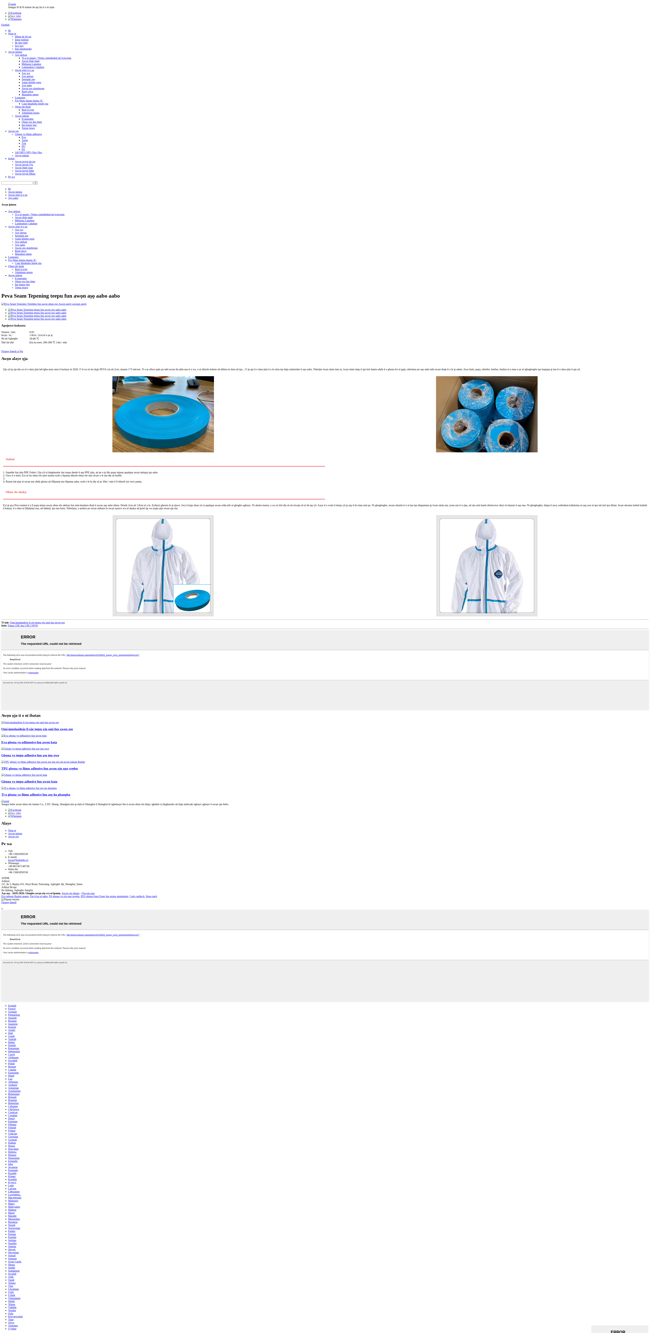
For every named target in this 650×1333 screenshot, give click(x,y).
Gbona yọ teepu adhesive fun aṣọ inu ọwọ (30, 755)
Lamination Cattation (33, 67)
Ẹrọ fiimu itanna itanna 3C (29, 100)
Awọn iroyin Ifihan (25, 173)
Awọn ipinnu (15, 51)
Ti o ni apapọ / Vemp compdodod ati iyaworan (46, 58)
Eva (24, 137)
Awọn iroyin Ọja (24, 164)
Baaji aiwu (27, 91)
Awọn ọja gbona (70, 893)
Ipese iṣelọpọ (22, 39)
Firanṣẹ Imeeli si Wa (12, 351)
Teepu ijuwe (28, 128)
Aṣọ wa (26, 73)
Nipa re (12, 33)
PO (23, 146)
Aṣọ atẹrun (27, 76)
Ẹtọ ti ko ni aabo (39, 896)
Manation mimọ (30, 94)
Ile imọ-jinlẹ (21, 42)
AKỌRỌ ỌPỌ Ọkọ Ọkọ (28, 152)
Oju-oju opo (88, 893)
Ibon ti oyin (28, 109)
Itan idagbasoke (23, 48)
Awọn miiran (22, 115)
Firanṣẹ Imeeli (8, 902)
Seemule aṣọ (28, 79)
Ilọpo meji (151, 896)
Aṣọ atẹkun (21, 54)
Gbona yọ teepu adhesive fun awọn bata (29, 781)
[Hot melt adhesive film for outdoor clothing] (29, 788)
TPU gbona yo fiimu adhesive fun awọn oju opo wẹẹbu (39, 768)
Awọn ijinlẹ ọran (24, 167)
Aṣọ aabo (27, 85)
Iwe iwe (19, 45)
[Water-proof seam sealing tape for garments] (30, 722)
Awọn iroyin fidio (24, 170)
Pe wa (11, 176)
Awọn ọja (13, 131)
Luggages (20, 97)
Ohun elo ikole (23, 106)
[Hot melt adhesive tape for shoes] (24, 774)
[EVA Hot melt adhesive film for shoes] (24, 735)
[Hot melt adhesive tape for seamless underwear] (25, 748)
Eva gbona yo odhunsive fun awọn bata (29, 742)
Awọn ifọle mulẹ (31, 61)
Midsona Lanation (31, 64)
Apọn (25, 140)
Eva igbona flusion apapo (15, 896)
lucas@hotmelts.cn (18, 860)
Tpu (24, 143)
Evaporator (28, 118)
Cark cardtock (137, 896)
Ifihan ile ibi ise (23, 36)
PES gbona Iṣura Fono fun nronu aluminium (104, 896)
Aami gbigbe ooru (31, 82)
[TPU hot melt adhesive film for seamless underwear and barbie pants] (43, 761)
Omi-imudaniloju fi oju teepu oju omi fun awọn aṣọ (37, 622)
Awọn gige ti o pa (24, 70)
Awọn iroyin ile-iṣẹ (25, 161)
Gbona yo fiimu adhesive (28, 134)
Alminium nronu (30, 112)
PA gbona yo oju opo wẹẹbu (64, 896)
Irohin (11, 158)
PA (23, 149)
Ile (9, 30)
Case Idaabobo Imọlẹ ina (35, 103)
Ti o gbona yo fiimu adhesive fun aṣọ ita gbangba (35, 794)
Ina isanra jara (29, 125)
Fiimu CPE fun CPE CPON (23, 625)
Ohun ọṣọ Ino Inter (32, 122)
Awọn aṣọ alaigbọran (33, 88)
